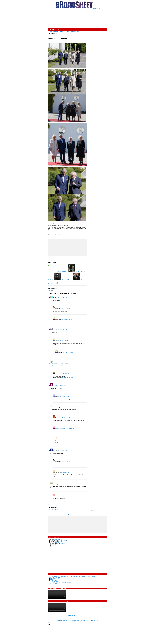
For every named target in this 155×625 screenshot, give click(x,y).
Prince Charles (75, 282)
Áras (60, 282)
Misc (53, 282)
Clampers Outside (59, 428)
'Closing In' (52, 579)
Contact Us (71, 621)
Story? (50, 35)
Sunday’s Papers (58, 539)
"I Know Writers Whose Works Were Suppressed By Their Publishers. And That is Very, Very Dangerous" (72, 576)
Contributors (76, 621)
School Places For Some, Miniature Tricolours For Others (62, 586)
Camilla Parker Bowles (67, 282)
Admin (49, 42)
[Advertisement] (77, 18)
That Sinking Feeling (54, 578)
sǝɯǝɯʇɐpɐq (55, 363)
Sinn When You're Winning (56, 577)
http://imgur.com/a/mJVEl (56, 365)
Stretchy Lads (55, 35)
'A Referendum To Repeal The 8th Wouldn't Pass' (60, 582)
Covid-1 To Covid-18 (54, 581)
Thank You (60, 541)
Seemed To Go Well (64, 540)
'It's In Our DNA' (53, 583)
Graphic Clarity (53, 580)
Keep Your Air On (54, 584)
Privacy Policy (83, 621)
